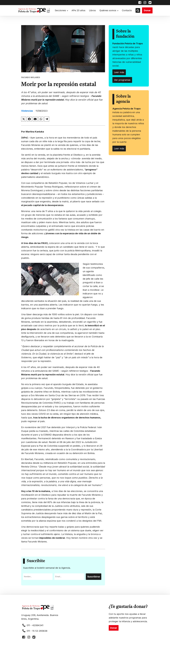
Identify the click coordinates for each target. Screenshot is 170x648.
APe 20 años (78, 10)
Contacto (127, 10)
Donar (147, 10)
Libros (92, 10)
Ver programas (122, 80)
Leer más (119, 72)
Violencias (27, 110)
